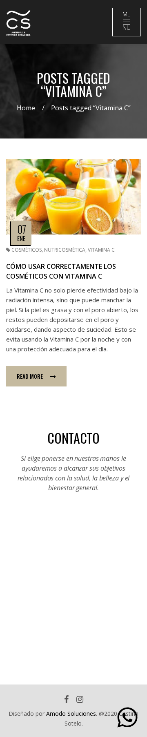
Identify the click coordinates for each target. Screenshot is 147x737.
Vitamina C (101, 249)
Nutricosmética (64, 249)
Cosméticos (26, 249)
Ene (21, 238)
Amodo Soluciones (71, 713)
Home (26, 107)
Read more (30, 376)
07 (21, 229)
